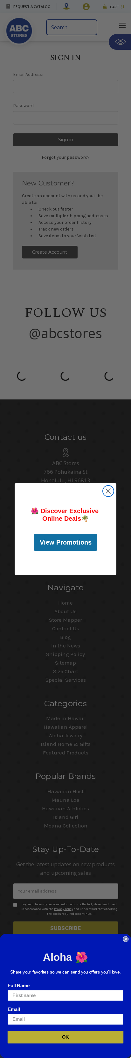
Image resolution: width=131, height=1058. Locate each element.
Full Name (19, 985)
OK (65, 1037)
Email (14, 1009)
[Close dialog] (108, 491)
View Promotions (66, 542)
